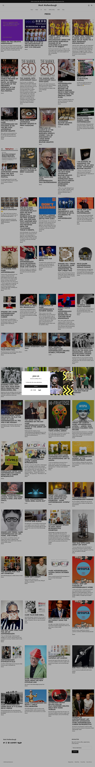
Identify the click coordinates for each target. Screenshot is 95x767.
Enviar (36, 386)
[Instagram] (33, 390)
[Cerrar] (71, 372)
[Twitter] (31, 390)
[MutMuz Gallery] (39, 390)
